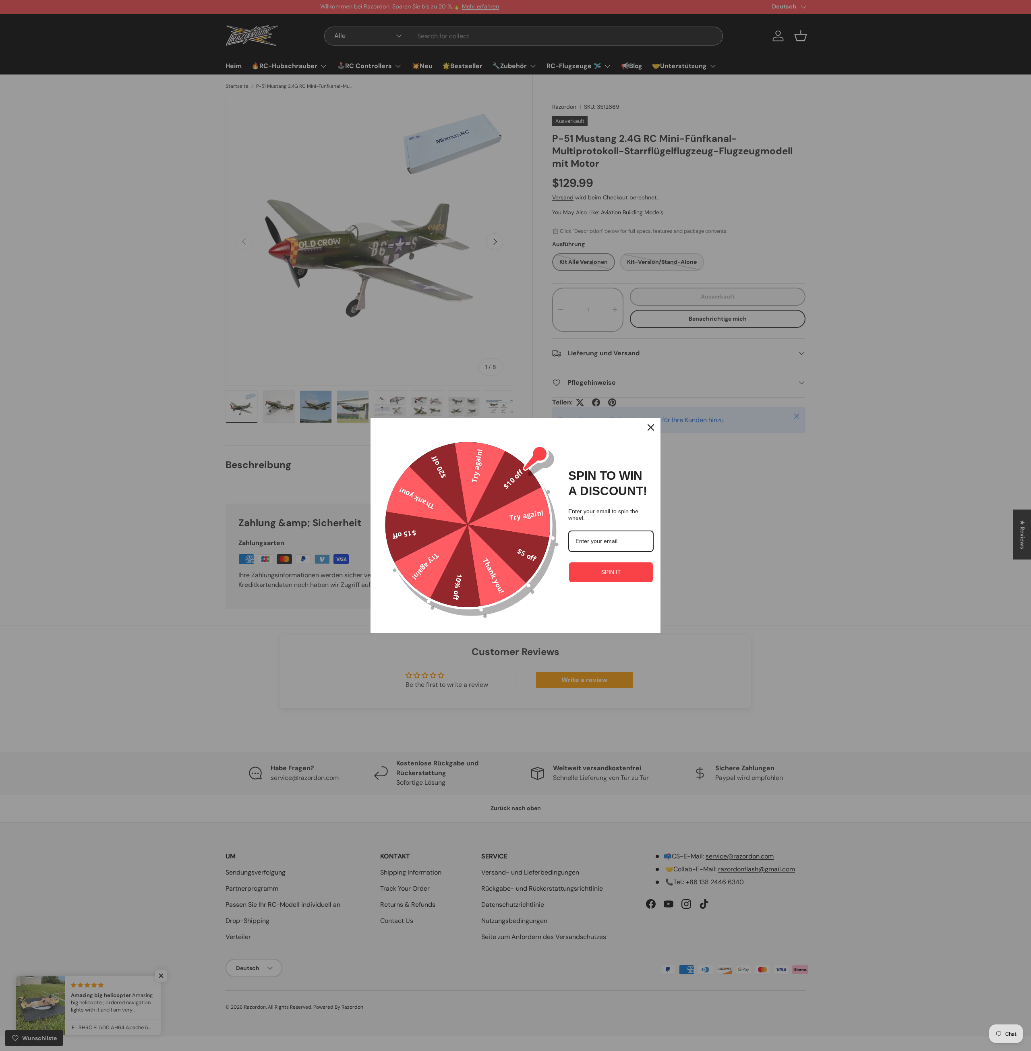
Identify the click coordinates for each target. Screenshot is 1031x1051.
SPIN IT (611, 572)
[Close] (650, 427)
